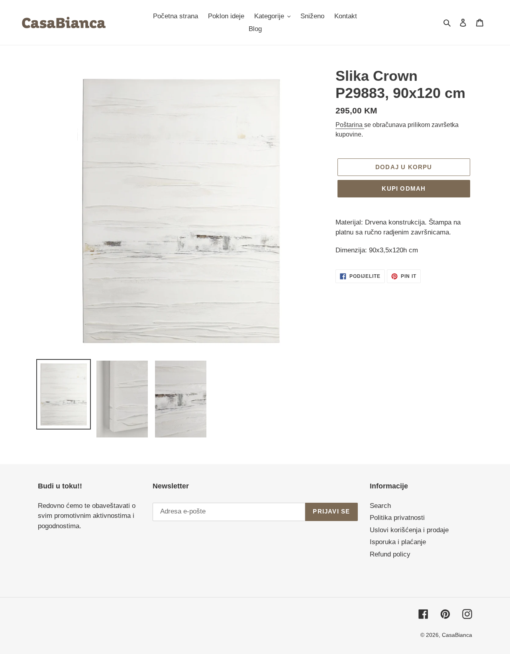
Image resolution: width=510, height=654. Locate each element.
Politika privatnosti (397, 517)
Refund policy (390, 554)
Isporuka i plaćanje (398, 542)
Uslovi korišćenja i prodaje (409, 530)
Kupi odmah (404, 188)
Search (380, 506)
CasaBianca (457, 635)
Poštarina (349, 124)
